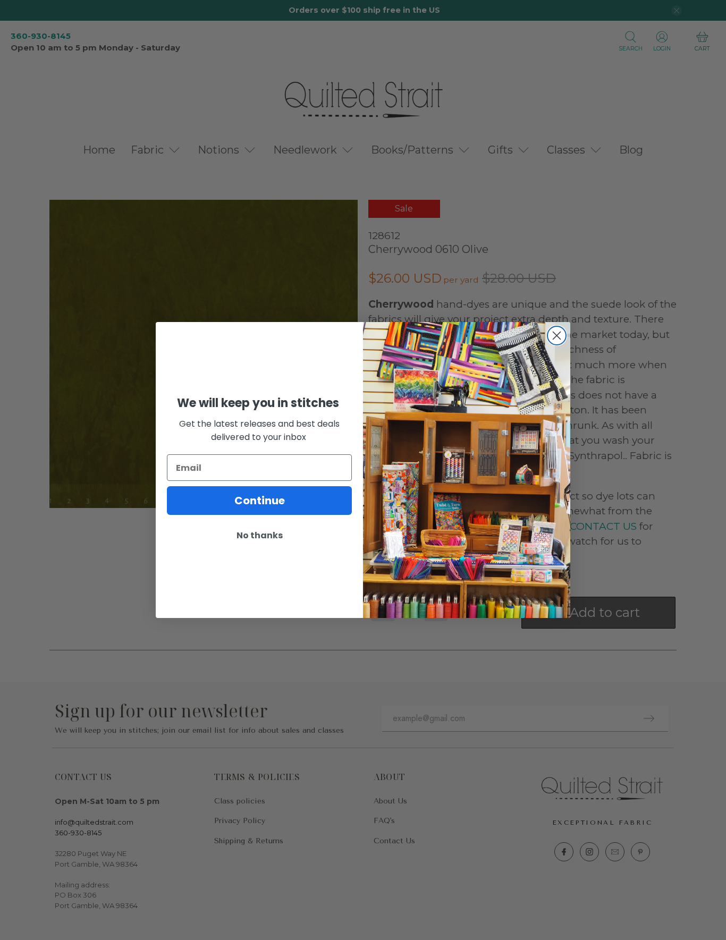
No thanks (260, 535)
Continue (259, 500)
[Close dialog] (556, 335)
